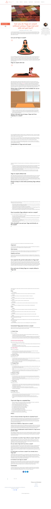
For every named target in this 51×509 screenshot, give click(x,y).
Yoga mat (23, 83)
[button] (23, 472)
